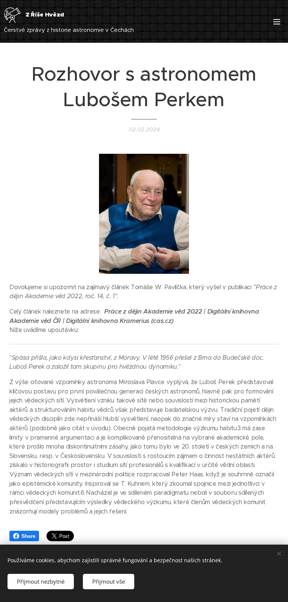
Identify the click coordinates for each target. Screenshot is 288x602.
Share (28, 536)
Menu (276, 21)
